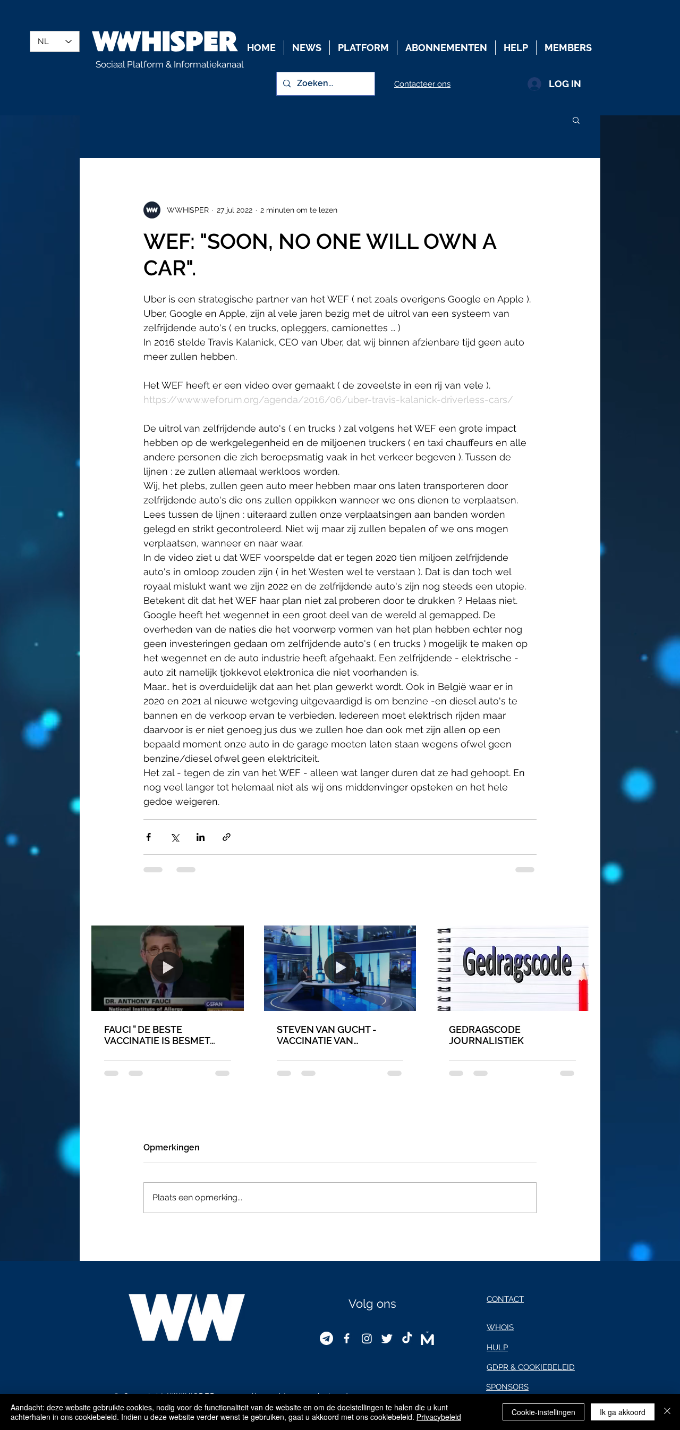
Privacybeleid (438, 1416)
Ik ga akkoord (622, 1412)
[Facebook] (346, 1338)
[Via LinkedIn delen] (201, 837)
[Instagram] (366, 1338)
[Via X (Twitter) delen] (174, 837)
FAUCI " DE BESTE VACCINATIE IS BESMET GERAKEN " (157, 1035)
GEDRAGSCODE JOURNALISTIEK (486, 1035)
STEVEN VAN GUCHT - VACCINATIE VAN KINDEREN (327, 1035)
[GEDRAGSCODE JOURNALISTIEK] (512, 968)
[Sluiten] (667, 1411)
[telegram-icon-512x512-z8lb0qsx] (326, 1338)
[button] (576, 119)
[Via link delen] (227, 837)
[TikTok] (407, 1338)
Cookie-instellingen (543, 1412)
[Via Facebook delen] (148, 837)
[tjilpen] (387, 1338)
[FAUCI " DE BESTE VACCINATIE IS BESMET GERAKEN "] (167, 968)
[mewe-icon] (427, 1338)
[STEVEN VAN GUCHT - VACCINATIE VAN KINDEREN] (340, 968)
